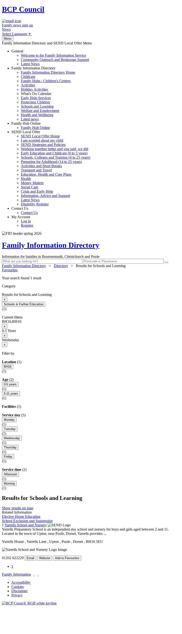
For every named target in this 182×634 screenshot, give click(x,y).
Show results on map (17, 508)
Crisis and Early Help (37, 191)
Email (30, 558)
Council (23, 9)
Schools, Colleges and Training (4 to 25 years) (55, 157)
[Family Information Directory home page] (29, 603)
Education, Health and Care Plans (46, 174)
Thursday (10, 447)
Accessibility (21, 582)
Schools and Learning (37, 106)
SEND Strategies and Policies (43, 145)
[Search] (166, 262)
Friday (8, 456)
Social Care (29, 187)
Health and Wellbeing (37, 115)
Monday (9, 419)
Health (26, 179)
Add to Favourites (67, 558)
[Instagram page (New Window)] (37, 574)
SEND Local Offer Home (40, 136)
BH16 (7, 366)
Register (27, 225)
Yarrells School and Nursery (26, 525)
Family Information (16, 574)
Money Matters (32, 183)
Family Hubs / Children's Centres (46, 81)
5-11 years (11, 393)
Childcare (28, 77)
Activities (28, 85)
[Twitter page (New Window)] (34, 574)
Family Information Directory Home (48, 72)
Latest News (30, 64)
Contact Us (24, 210)
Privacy (17, 595)
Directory (61, 266)
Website (44, 558)
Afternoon (10, 474)
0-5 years (10, 384)
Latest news (30, 119)
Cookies (17, 587)
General (50, 57)
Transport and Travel (36, 170)
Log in (26, 221)
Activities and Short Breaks (41, 166)
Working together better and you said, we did (54, 149)
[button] (91, 278)
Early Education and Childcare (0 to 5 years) (54, 153)
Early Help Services (36, 98)
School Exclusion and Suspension (27, 521)
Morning (9, 483)
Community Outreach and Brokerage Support (55, 60)
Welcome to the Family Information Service (53, 55)
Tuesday (10, 429)
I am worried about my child (42, 140)
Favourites (10, 270)
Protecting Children (35, 102)
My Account (22, 221)
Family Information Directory (43, 93)
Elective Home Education (21, 517)
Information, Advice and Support (45, 196)
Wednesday (12, 438)
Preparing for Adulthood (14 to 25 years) (51, 162)
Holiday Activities (34, 89)
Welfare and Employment (40, 111)
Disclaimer (19, 591)
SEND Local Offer (50, 168)
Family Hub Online (30, 125)
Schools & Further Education (23, 304)
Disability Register (35, 204)
